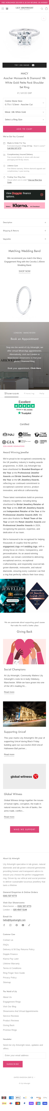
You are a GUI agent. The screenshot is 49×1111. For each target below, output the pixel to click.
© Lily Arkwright (24, 1083)
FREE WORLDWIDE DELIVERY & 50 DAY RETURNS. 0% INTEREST (25, 2)
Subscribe (13, 1064)
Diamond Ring (27, 361)
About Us (7, 997)
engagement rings (11, 546)
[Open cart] (46, 8)
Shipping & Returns (11, 230)
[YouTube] (23, 925)
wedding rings (30, 546)
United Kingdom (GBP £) (23, 1077)
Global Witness (13, 794)
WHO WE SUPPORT (24, 829)
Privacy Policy (10, 977)
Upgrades (7, 239)
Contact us (8, 940)
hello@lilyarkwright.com (14, 920)
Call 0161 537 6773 (14, 148)
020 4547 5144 (20, 910)
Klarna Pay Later (11, 959)
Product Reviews (11, 1020)
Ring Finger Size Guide (14, 973)
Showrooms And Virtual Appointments (20, 1011)
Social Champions (15, 669)
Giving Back (8, 1025)
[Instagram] (10, 925)
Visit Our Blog (9, 1006)
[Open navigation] (3, 9)
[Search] (42, 8)
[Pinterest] (17, 925)
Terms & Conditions (12, 968)
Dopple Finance (10, 954)
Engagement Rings (12, 1002)
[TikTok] (29, 925)
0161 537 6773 (10, 896)
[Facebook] (4, 925)
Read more (9, 692)
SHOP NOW (24, 271)
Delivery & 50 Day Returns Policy (19, 949)
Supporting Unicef (15, 732)
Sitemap (7, 982)
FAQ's (6, 945)
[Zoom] (43, 18)
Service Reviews (11, 1016)
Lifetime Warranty (11, 963)
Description (7, 222)
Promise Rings (10, 1030)
